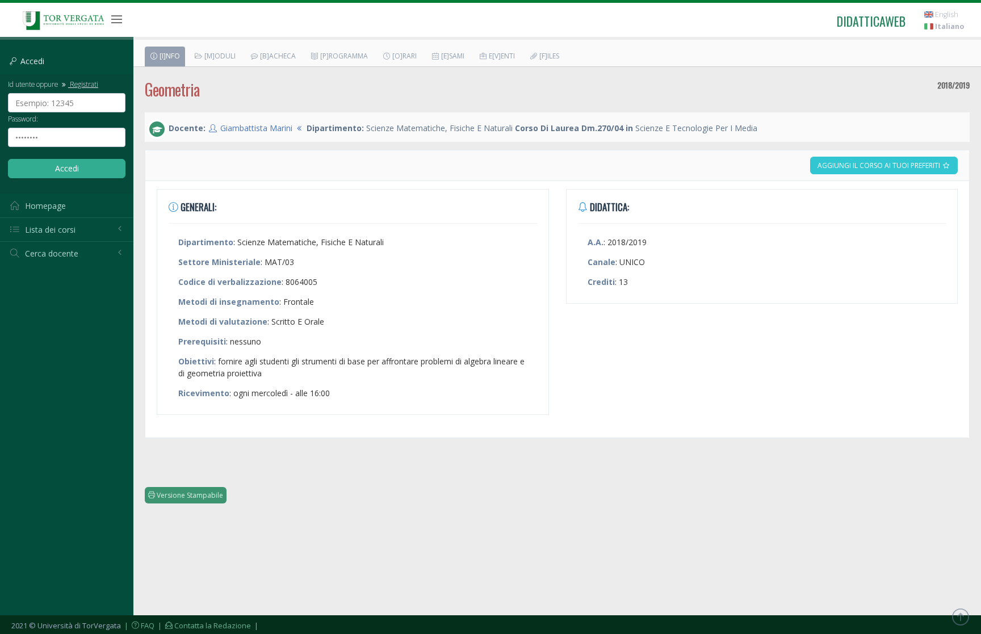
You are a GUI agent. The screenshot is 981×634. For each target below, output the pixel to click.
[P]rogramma (343, 56)
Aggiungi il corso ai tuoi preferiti (880, 165)
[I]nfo (169, 56)
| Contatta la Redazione (203, 625)
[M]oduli (219, 56)
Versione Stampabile (189, 495)
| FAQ (138, 625)
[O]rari (404, 56)
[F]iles (548, 56)
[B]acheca (277, 56)
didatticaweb (871, 21)
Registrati (83, 84)
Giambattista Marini (256, 128)
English (945, 14)
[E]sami (451, 56)
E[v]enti (501, 56)
